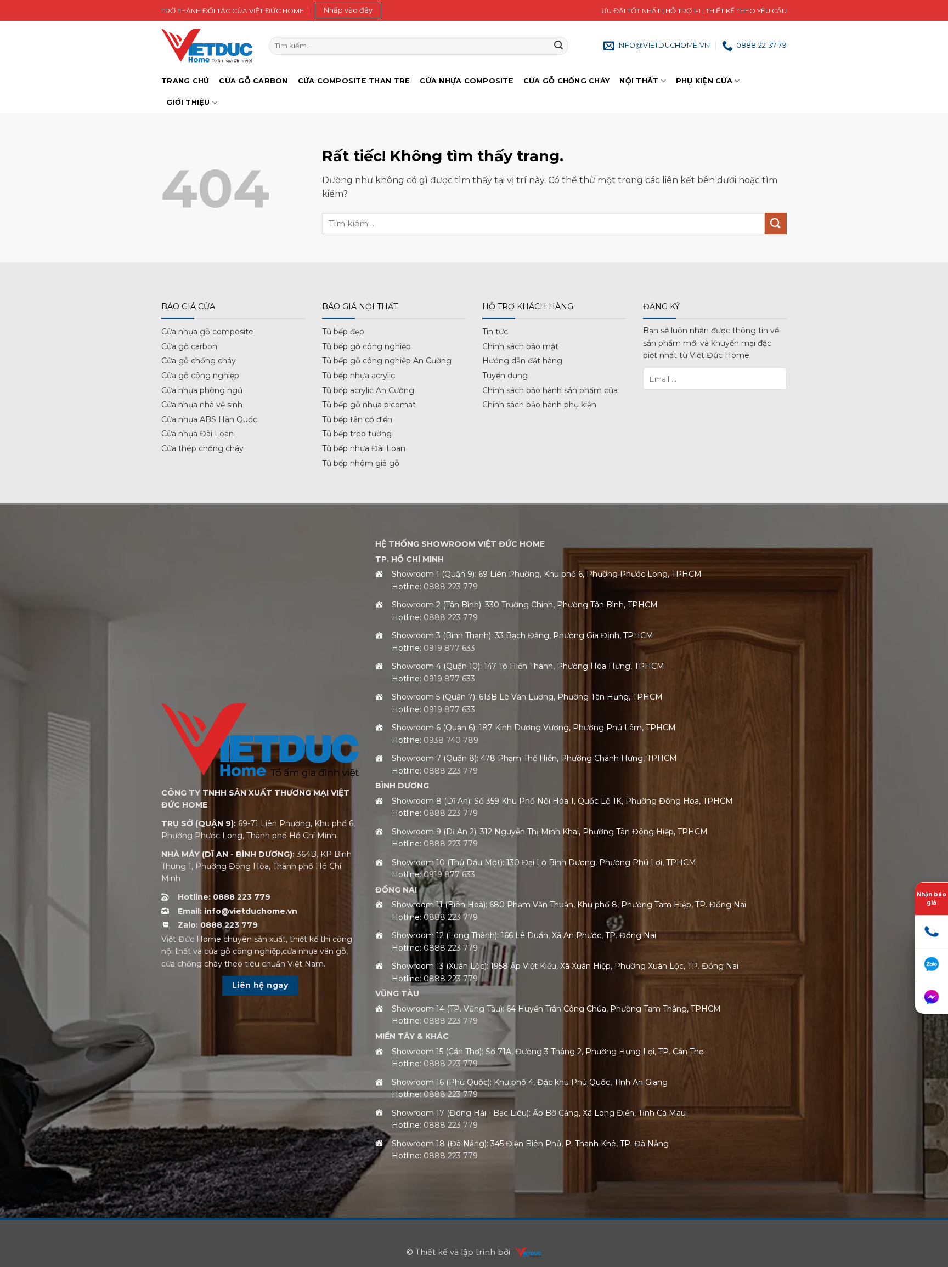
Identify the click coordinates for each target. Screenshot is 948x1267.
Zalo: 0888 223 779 (218, 925)
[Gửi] (558, 46)
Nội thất (638, 81)
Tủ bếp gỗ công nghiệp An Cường (387, 361)
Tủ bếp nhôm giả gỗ (360, 463)
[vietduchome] (525, 1252)
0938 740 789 (451, 740)
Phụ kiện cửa (704, 81)
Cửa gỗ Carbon (253, 81)
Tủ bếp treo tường (357, 434)
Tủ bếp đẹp (343, 332)
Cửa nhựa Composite (467, 81)
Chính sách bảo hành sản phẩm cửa (550, 390)
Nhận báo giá (931, 898)
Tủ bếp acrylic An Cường (368, 390)
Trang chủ (185, 81)
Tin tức (495, 332)
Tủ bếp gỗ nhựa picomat (369, 405)
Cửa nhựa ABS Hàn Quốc (209, 419)
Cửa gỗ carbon (189, 346)
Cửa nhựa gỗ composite (207, 332)
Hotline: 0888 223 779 (224, 897)
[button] (348, 10)
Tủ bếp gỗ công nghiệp (366, 346)
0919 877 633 (449, 648)
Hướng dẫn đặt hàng (522, 361)
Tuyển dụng (505, 375)
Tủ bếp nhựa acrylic (358, 375)
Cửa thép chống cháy (202, 448)
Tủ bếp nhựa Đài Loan (363, 448)
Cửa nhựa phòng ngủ (201, 390)
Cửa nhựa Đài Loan (197, 434)
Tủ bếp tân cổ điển (357, 419)
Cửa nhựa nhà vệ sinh (201, 405)
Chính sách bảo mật (520, 346)
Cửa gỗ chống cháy (566, 81)
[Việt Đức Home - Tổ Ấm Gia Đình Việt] (206, 46)
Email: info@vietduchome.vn (237, 911)
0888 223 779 (451, 587)
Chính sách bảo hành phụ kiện (539, 405)
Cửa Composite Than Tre (354, 81)
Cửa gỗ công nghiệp (200, 375)
